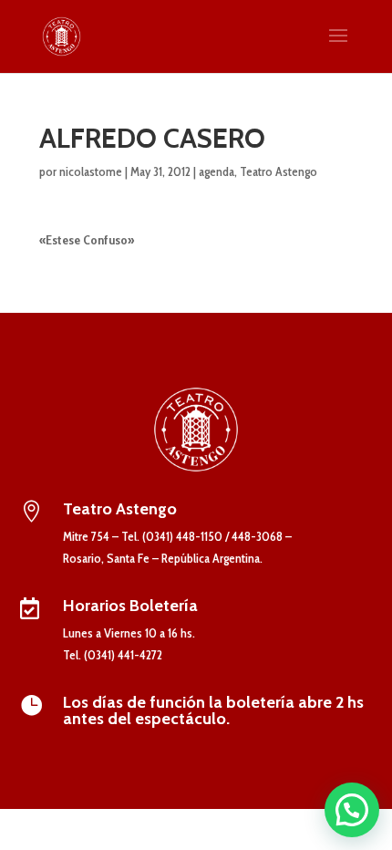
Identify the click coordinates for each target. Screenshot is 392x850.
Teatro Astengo (278, 171)
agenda (216, 171)
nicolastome (90, 171)
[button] (352, 810)
